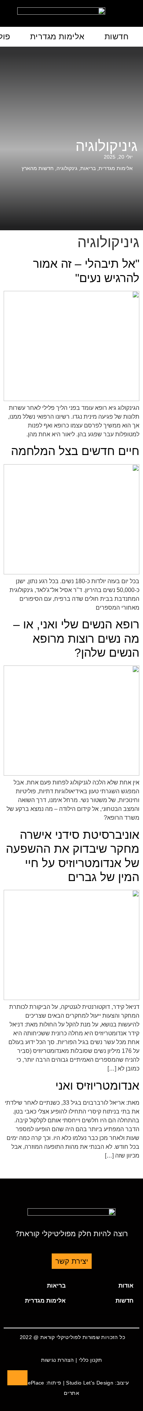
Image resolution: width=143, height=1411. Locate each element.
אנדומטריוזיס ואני (97, 1085)
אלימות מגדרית (57, 36)
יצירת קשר (71, 1261)
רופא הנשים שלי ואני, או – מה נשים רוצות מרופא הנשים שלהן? (76, 638)
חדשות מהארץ (38, 168)
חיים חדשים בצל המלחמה (75, 451)
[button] (105, 1285)
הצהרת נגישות (57, 1360)
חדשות (116, 36)
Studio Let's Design (89, 1383)
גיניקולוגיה (107, 146)
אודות (125, 1285)
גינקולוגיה (66, 168)
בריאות (88, 168)
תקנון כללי (90, 1360)
